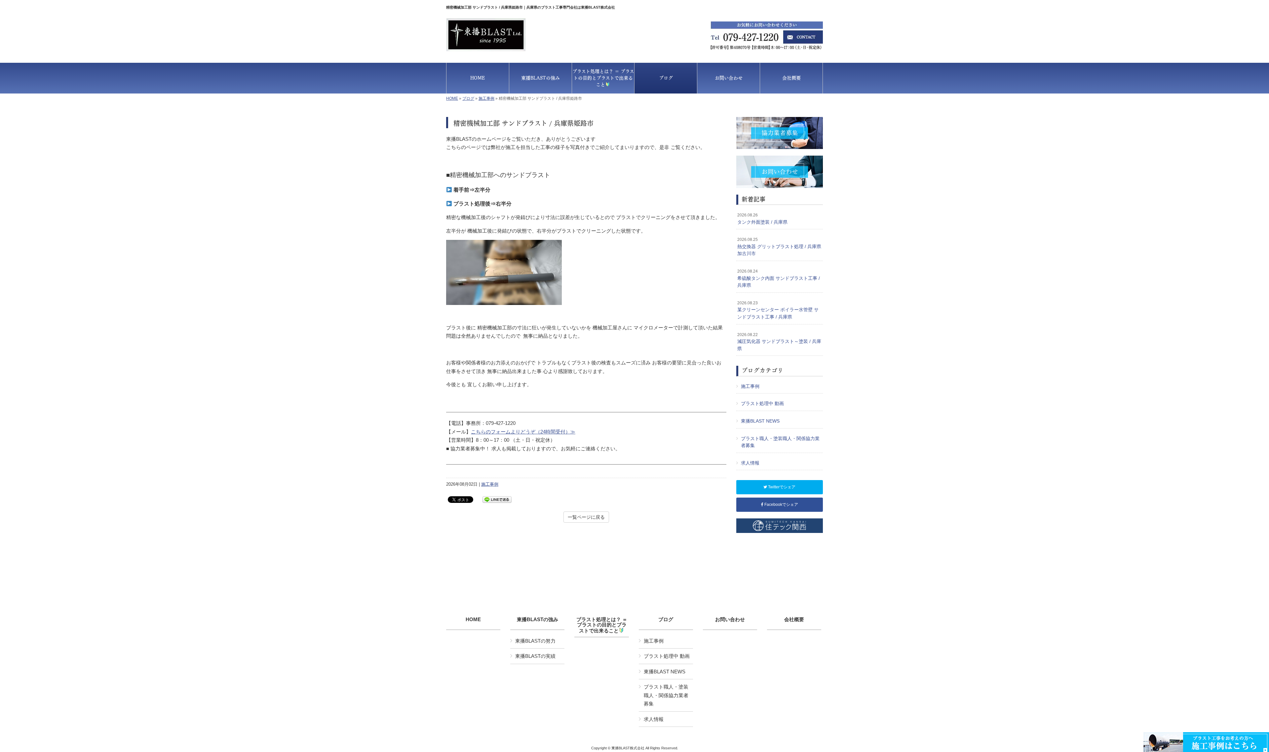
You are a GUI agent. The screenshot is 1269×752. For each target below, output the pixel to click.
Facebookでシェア (780, 504)
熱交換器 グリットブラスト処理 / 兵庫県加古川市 (779, 246)
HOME (452, 98)
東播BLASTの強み (537, 619)
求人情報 (750, 463)
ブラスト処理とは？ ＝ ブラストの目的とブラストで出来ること (601, 625)
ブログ (468, 98)
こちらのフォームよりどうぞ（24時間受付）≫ (523, 431)
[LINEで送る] (497, 499)
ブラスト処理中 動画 (762, 403)
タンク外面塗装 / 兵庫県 (762, 219)
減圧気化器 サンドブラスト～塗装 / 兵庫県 (779, 341)
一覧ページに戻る (586, 517)
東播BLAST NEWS (760, 421)
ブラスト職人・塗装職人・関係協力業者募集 (780, 442)
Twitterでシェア (781, 487)
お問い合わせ (730, 619)
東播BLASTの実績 (535, 656)
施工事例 (486, 98)
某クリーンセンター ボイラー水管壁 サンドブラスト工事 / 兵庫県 (778, 310)
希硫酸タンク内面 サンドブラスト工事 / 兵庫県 (778, 278)
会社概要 (794, 619)
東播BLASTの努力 (535, 641)
